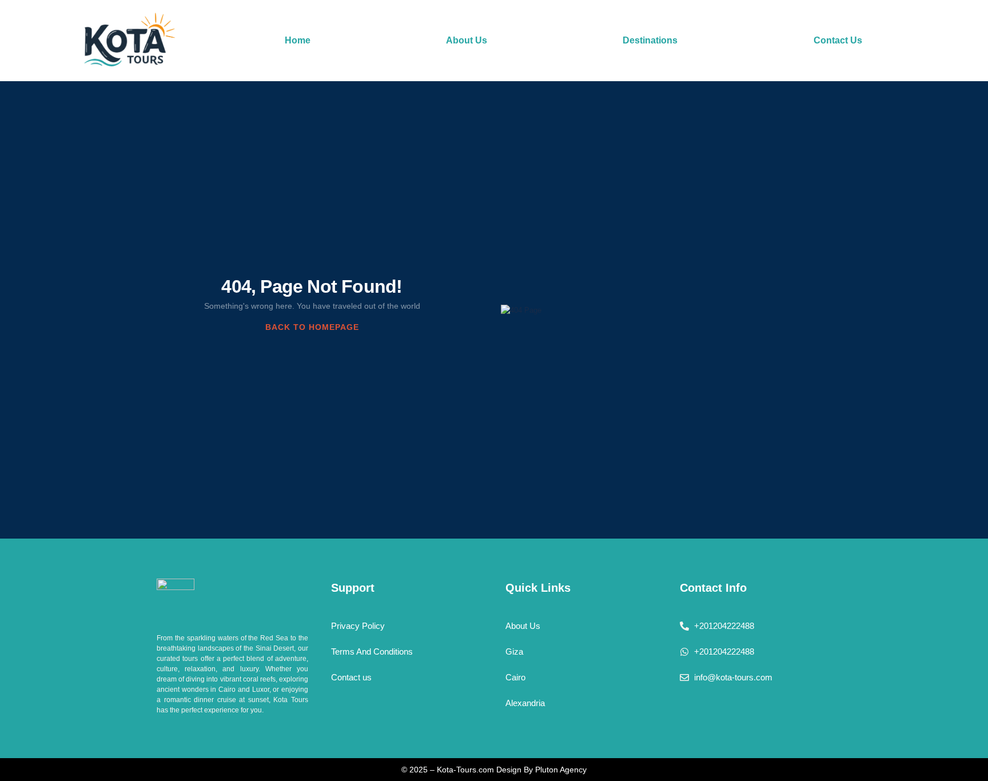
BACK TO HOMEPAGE (312, 327)
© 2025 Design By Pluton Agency (494, 769)
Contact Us (838, 40)
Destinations (650, 40)
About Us (466, 40)
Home (297, 40)
